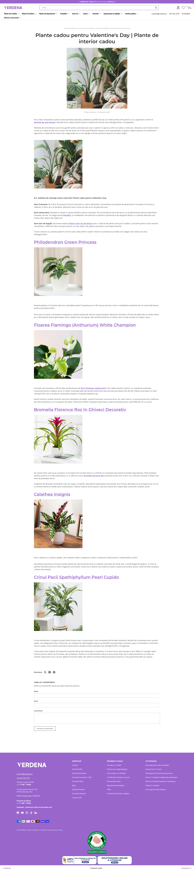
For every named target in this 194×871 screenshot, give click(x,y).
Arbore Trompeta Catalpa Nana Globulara (161, 777)
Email (36, 701)
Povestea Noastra (79, 793)
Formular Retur (78, 781)
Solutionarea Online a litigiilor (118, 793)
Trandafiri (63, 14)
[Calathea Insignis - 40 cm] (58, 499)
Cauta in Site (77, 797)
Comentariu (38, 711)
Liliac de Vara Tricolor (153, 769)
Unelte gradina (130, 14)
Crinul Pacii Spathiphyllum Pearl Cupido (76, 577)
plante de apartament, (86, 28)
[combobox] (99, 7)
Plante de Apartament (47, 14)
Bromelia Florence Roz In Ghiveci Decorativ (80, 409)
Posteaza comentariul (45, 728)
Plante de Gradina (10, 14)
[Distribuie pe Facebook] (49, 672)
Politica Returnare (114, 781)
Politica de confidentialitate (117, 769)
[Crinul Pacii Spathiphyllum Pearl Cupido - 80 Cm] (58, 582)
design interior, (70, 28)
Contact (75, 765)
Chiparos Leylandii (152, 785)
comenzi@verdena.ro (159, 14)
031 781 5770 (174, 14)
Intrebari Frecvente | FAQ (81, 777)
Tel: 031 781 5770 (23, 778)
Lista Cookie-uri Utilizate (116, 773)
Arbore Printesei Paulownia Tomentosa (160, 781)
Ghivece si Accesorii (11, 18)
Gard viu (75, 14)
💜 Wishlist (186, 14)
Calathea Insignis (52, 494)
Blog (74, 785)
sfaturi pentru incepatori (119, 28)
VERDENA (23, 830)
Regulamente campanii (115, 785)
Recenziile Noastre (79, 773)
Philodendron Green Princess (65, 242)
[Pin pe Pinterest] (54, 672)
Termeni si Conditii (114, 765)
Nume (36, 691)
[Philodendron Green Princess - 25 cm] (58, 247)
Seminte (96, 14)
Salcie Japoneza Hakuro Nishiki (157, 765)
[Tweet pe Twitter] (45, 672)
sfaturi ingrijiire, (102, 28)
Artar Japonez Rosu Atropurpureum (159, 773)
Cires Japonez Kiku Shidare (155, 789)
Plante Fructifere (28, 14)
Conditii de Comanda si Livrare (118, 777)
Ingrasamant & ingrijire (112, 14)
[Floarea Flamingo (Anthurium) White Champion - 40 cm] (58, 330)
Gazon (85, 14)
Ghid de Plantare (78, 789)
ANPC (109, 789)
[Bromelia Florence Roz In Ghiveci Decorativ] (58, 414)
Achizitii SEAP (77, 769)
